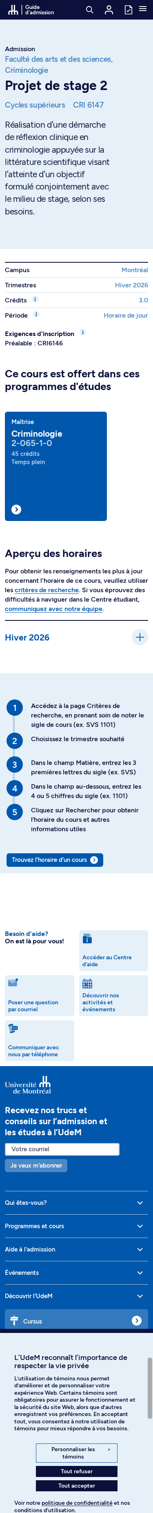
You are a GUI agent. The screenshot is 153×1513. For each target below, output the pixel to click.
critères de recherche (47, 590)
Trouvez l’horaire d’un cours (49, 860)
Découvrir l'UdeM (29, 1296)
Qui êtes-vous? (26, 1203)
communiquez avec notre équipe (53, 609)
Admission (20, 49)
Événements (22, 1272)
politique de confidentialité (77, 1502)
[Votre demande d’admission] (128, 9)
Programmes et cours (34, 1226)
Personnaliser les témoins (81, 1453)
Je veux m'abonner (36, 1165)
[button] (142, 9)
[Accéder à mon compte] (108, 9)
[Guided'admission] (76, 1084)
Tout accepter (76, 1485)
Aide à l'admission (30, 1249)
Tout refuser (77, 1471)
